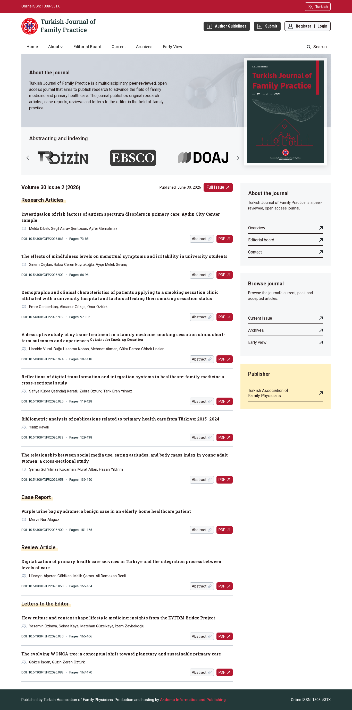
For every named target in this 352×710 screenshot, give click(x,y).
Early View (172, 46)
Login (322, 26)
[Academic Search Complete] (133, 158)
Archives (144, 46)
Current (119, 46)
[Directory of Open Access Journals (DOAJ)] (203, 157)
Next (238, 158)
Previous (28, 158)
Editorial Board (87, 46)
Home (32, 46)
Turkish (321, 7)
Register (303, 26)
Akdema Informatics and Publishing (193, 699)
